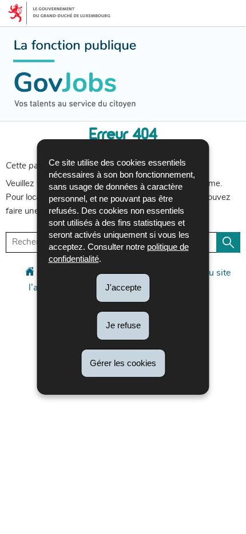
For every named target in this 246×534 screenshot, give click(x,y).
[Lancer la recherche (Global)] (228, 242)
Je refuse (123, 325)
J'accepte (123, 287)
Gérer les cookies (123, 362)
